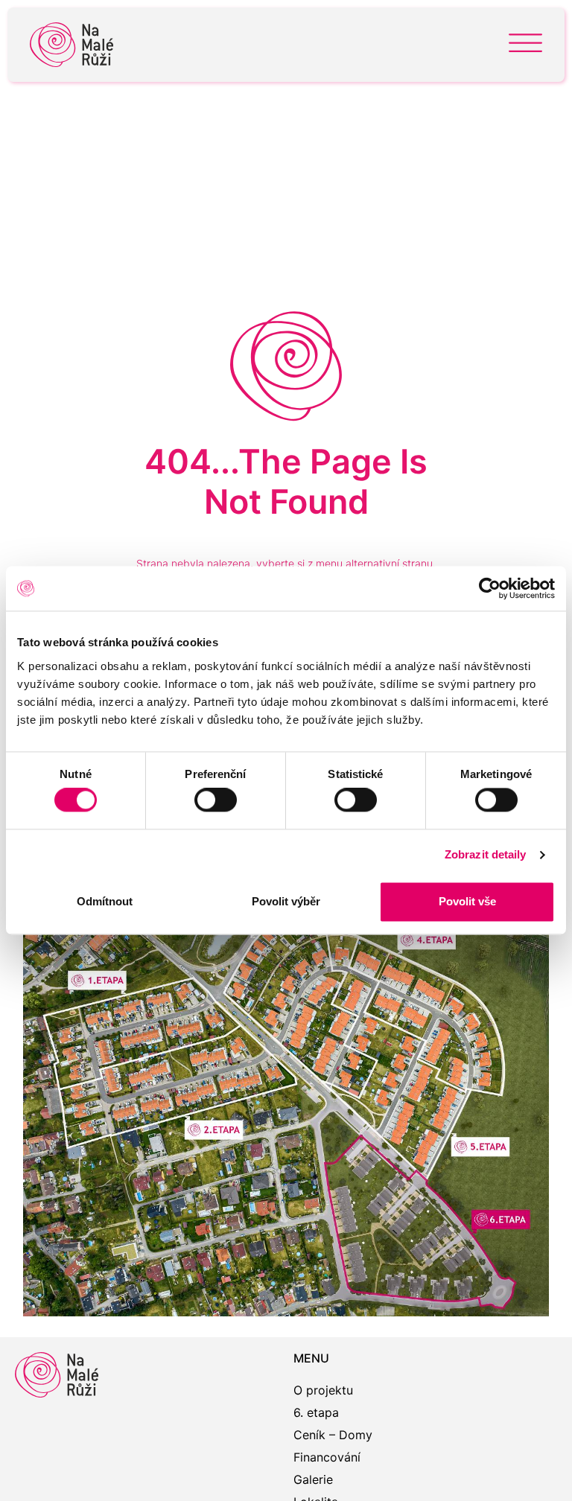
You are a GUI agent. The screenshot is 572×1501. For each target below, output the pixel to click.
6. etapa (316, 1412)
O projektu (323, 1390)
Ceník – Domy (332, 1434)
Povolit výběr (286, 901)
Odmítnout (105, 901)
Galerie (313, 1479)
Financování (326, 1457)
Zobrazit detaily (486, 855)
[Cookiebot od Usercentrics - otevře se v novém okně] (490, 588)
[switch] (215, 800)
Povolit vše (467, 901)
